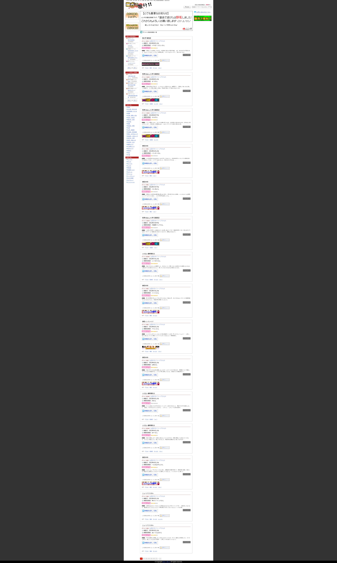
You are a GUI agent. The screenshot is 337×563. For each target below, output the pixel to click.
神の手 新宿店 (131, 40)
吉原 (129, 127)
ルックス (156, 103)
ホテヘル (130, 172)
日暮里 (151, 103)
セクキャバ (130, 180)
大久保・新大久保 (132, 109)
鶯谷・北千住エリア (133, 134)
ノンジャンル (131, 182)
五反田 (129, 121)
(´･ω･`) (154, 175)
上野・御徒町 (131, 130)
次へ (135, 67)
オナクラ (130, 163)
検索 (187, 7)
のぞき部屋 (130, 178)
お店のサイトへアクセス (157, 41)
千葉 (129, 154)
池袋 (129, 113)
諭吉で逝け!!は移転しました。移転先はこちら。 (166, 21)
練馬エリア (130, 144)
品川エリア (130, 148)
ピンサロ (130, 159)
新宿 (129, 107)
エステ (129, 165)
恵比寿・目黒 (131, 119)
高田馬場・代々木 (132, 111)
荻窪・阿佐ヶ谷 (132, 140)
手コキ (129, 161)
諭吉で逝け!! (138, 5)
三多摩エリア (131, 146)
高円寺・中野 (131, 138)
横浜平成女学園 (131, 85)
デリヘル (130, 174)
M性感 (129, 167)
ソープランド (131, 176)
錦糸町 (151, 279)
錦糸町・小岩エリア (133, 136)
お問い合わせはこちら (202, 12)
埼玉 (129, 152)
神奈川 (129, 150)
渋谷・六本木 (131, 117)
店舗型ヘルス (131, 170)
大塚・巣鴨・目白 (132, 115)
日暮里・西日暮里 (132, 132)
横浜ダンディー (131, 90)
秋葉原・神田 (131, 125)
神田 (151, 175)
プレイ (159, 68)
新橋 (129, 123)
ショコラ (130, 45)
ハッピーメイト (131, 63)
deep (129, 81)
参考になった (165, 60)
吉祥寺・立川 (131, 142)
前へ (129, 67)
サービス (155, 68)
